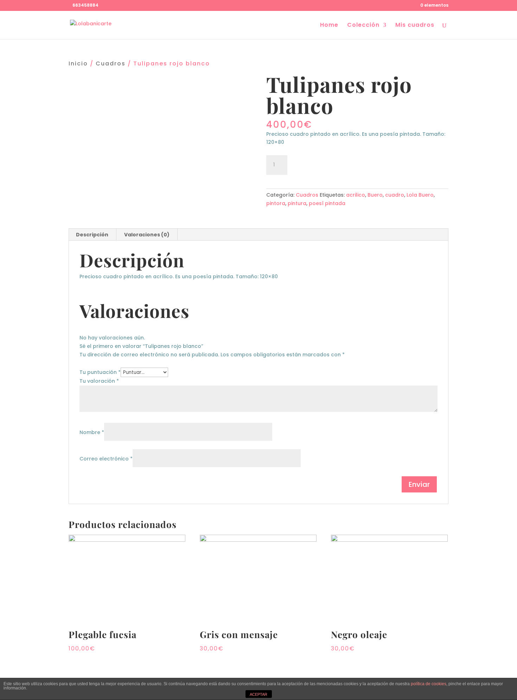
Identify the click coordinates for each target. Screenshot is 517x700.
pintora (275, 203)
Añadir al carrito (330, 164)
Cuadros (111, 63)
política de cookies (428, 683)
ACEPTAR (258, 694)
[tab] (92, 235)
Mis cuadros (414, 26)
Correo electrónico (106, 458)
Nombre (91, 432)
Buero (375, 194)
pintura (297, 203)
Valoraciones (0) (147, 234)
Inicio (78, 63)
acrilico (355, 194)
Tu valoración (99, 380)
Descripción (92, 234)
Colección (363, 26)
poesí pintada (327, 203)
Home (329, 26)
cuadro (394, 194)
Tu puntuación (100, 372)
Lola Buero (420, 194)
